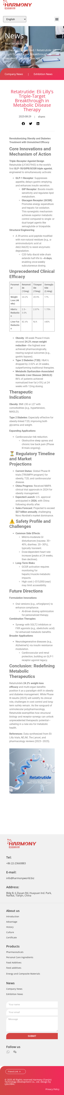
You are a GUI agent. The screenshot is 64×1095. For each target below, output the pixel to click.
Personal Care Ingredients (19, 957)
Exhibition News (43, 74)
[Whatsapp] (8, 1051)
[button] (56, 19)
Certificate (11, 937)
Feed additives (13, 967)
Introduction (12, 916)
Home (9, 50)
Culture (10, 932)
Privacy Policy (52, 1089)
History (10, 926)
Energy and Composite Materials (23, 973)
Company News (14, 74)
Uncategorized (24, 50)
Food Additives (13, 962)
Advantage (11, 921)
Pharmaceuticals (14, 952)
